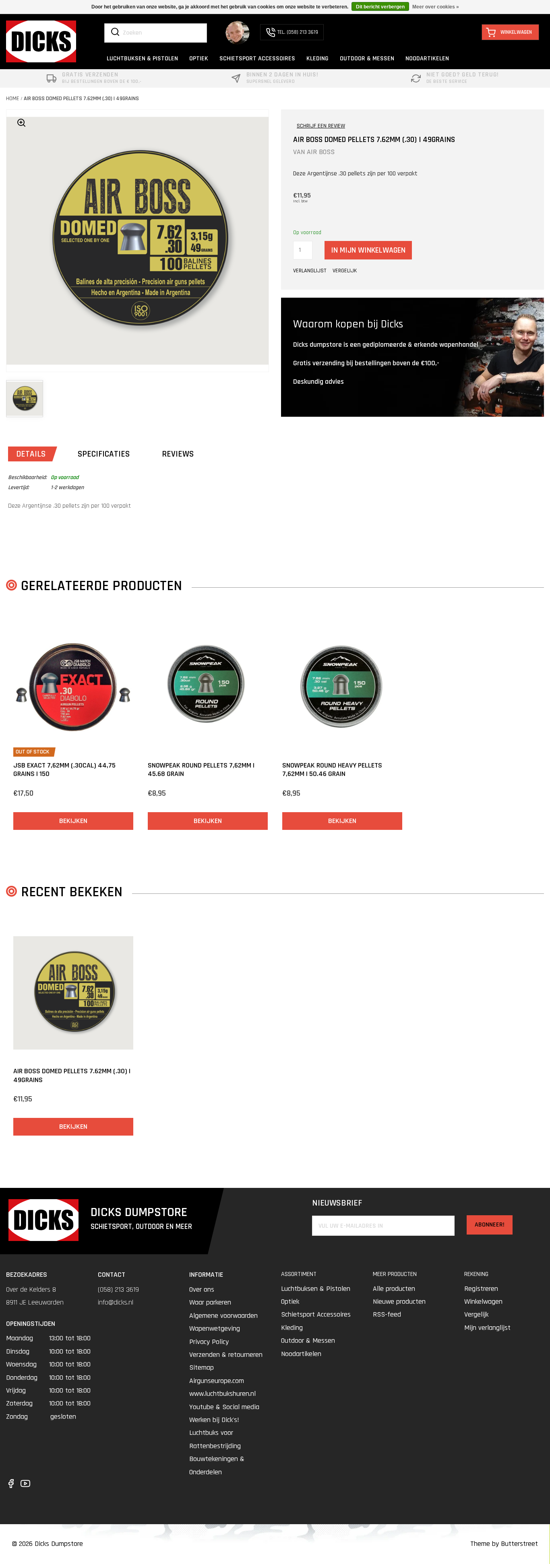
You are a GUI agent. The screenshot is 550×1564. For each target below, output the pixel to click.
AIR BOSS (321, 151)
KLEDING (317, 58)
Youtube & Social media (224, 1407)
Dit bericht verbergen (380, 7)
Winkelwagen (483, 1301)
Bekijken (73, 820)
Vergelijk (476, 1314)
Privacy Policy (209, 1341)
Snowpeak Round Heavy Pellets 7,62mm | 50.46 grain (332, 770)
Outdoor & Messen (308, 1340)
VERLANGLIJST (309, 270)
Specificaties (104, 454)
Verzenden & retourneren (226, 1354)
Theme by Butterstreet (504, 1543)
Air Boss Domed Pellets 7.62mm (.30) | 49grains (81, 98)
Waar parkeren (210, 1302)
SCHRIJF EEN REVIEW (321, 126)
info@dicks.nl (115, 1302)
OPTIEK (198, 58)
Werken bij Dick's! (214, 1419)
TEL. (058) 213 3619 (297, 32)
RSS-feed (387, 1314)
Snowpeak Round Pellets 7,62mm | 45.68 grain (201, 770)
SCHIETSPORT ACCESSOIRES (257, 58)
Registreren (481, 1288)
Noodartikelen (301, 1353)
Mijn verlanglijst (487, 1327)
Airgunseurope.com (216, 1380)
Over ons (201, 1289)
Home (12, 98)
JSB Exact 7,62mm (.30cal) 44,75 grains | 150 (64, 770)
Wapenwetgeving (214, 1328)
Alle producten (394, 1288)
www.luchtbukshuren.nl (222, 1393)
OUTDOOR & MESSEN (367, 58)
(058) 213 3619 (118, 1289)
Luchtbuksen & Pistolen (315, 1288)
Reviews (178, 454)
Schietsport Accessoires (316, 1314)
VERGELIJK (345, 270)
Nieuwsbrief (337, 1203)
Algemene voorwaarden (223, 1315)
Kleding (292, 1327)
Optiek (290, 1301)
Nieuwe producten (399, 1301)
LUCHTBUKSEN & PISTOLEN (142, 58)
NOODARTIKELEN (427, 58)
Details (30, 454)
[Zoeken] (115, 32)
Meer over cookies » (435, 7)
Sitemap (201, 1367)
